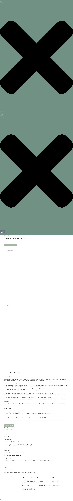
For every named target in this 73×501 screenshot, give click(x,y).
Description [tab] (8, 431)
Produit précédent (9, 250)
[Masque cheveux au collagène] (32, 277)
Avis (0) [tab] (7, 434)
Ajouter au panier (9, 425)
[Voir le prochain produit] (11, 305)
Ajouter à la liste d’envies (10, 429)
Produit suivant (8, 305)
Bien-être (13, 427)
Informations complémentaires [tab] (11, 433)
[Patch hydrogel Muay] (32, 332)
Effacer (6, 419)
